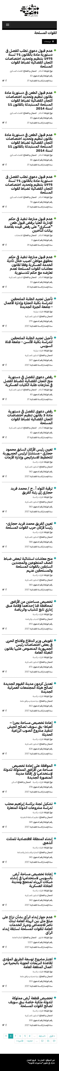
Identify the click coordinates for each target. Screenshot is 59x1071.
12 (42, 1040)
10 (54, 1040)
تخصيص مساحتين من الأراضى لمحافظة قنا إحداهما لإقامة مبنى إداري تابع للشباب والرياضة (29, 605)
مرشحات (47, 41)
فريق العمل (31, 1060)
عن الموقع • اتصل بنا (46, 1060)
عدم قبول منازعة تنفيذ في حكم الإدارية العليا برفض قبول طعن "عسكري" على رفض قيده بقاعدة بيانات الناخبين (28, 224)
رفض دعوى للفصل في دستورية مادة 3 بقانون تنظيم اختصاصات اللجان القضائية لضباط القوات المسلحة (30, 417)
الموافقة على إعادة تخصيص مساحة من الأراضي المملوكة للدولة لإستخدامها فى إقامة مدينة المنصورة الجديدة (28, 771)
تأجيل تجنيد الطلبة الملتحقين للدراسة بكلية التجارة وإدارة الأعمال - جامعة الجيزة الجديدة (28, 302)
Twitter (3, 80)
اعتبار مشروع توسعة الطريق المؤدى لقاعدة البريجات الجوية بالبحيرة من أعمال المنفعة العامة (28, 963)
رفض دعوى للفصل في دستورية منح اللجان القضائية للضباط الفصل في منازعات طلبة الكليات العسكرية (28, 380)
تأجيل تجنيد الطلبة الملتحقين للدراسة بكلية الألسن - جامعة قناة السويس (29, 342)
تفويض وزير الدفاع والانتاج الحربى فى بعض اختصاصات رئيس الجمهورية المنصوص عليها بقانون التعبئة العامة (28, 646)
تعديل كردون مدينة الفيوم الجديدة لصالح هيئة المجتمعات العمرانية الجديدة (28, 687)
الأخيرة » (19, 1040)
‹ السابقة (42, 1036)
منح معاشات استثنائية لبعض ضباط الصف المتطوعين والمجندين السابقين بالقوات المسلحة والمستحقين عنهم (28, 564)
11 (48, 1040)
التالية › (29, 1040)
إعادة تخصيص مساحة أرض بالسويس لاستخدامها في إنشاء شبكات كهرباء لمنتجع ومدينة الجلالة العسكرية (31, 879)
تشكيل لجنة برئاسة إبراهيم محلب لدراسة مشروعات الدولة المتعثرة (29, 805)
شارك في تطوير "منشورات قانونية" (41, 1062)
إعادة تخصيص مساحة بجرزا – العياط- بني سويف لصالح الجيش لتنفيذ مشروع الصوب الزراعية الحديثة (30, 728)
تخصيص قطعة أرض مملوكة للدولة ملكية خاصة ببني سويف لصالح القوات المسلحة (30, 1002)
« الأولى (52, 1036)
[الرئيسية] (29, 10)
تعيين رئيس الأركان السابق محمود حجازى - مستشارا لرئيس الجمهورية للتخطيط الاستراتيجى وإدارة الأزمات (28, 453)
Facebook (6, 80)
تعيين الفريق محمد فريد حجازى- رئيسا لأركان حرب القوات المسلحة (29, 525)
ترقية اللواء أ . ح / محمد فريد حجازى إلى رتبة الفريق (32, 490)
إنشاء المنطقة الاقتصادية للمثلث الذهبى (29, 841)
